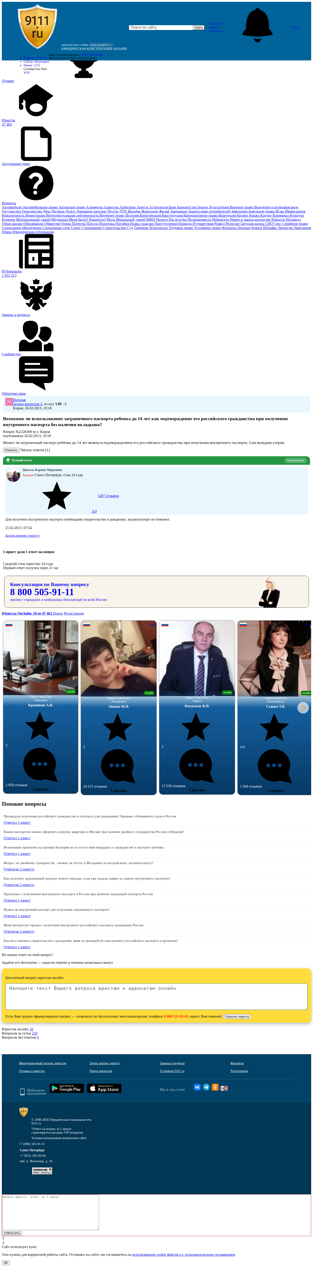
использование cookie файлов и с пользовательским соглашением (183, 1254)
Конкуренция (151, 215)
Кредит (266, 215)
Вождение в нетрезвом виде (276, 207)
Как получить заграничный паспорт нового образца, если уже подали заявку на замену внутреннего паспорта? (87, 878)
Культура (297, 215)
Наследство (178, 220)
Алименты (95, 207)
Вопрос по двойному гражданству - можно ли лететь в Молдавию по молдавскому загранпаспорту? (79, 863)
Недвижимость (200, 220)
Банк (173, 207)
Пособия (122, 224)
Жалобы (134, 211)
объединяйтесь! (101, 45)
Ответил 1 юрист (17, 822)
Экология (285, 228)
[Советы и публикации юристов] (37, 27)
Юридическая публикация (33, 232)
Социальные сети (56, 228)
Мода (111, 220)
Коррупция (228, 215)
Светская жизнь (252, 224)
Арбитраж (128, 207)
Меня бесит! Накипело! (88, 220)
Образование (33, 224)
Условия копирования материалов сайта (58, 1138)
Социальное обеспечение (22, 228)
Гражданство (32, 211)
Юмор (7, 232)
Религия (232, 224)
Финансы (230, 228)
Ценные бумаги (250, 228)
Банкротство (187, 207)
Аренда (143, 207)
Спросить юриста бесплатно (216, 27)
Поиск (58, 613)
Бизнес (203, 207)
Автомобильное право (41, 207)
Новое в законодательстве (251, 220)
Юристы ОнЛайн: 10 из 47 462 (27, 613)
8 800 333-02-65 (176, 1016)
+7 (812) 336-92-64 (33, 1155)
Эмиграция (302, 228)
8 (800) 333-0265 (91, 55)
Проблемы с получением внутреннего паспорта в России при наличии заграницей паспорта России (78, 894)
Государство (12, 211)
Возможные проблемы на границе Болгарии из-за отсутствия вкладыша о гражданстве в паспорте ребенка (84, 847)
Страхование (92, 228)
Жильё (164, 211)
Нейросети (221, 220)
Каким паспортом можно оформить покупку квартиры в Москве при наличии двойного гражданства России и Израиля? (94, 832)
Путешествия (203, 224)
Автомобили (12, 207)
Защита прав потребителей (209, 211)
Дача (47, 211)
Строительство (115, 228)
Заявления (239, 211)
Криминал (281, 215)
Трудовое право (181, 228)
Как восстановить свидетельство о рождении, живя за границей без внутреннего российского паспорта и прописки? (91, 941)
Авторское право (72, 207)
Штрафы (270, 228)
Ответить (11, 450)
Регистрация (74, 613)
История (133, 215)
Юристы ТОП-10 (35, 58)
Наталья (19, 400)
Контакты (237, 1063)
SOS (27, 72)
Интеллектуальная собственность (72, 215)
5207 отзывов (105, 503)
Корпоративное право (201, 215)
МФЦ (151, 220)
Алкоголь (112, 207)
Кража (254, 215)
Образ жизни (12, 224)
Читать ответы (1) (35, 450)
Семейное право (295, 224)
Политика (107, 224)
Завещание (179, 211)
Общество (52, 224)
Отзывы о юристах (32, 1071)
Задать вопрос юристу (22, 536)
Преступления (166, 224)
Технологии (159, 228)
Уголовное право (208, 228)
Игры (280, 211)
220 (34, 1033)
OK (6, 1262)
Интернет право (112, 215)
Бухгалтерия (219, 207)
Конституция (172, 215)
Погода (93, 224)
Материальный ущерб (33, 220)
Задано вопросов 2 (27, 404)
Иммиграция (295, 211)
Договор (58, 211)
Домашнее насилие (91, 211)
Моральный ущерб (131, 220)
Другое (113, 211)
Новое (32, 65)
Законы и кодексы (172, 1063)
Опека (66, 224)
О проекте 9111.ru (172, 1071)
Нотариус (293, 220)
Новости (279, 220)
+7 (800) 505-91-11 (32, 1144)
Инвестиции (35, 215)
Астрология (159, 207)
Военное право (242, 207)
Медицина (60, 220)
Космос (243, 215)
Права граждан (142, 224)
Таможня (141, 228)
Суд (130, 228)
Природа (185, 224)
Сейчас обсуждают (36, 61)
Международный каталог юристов (42, 1063)
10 (31, 1029)
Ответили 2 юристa (19, 869)
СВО (269, 224)
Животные (150, 211)
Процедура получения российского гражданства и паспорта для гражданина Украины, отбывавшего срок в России (90, 816)
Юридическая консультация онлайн (94, 49)
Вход (295, 27)
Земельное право (261, 211)
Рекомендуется (295, 460)
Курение (9, 220)
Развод (220, 224)
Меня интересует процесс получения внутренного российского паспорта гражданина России (73, 925)
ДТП (123, 211)
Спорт (76, 228)
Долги (70, 211)
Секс (278, 224)
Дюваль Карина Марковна (42, 470)
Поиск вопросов (101, 1071)
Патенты (79, 224)
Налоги (162, 220)
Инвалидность (13, 215)
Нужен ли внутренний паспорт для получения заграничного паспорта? (57, 909)
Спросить (41, 789)
